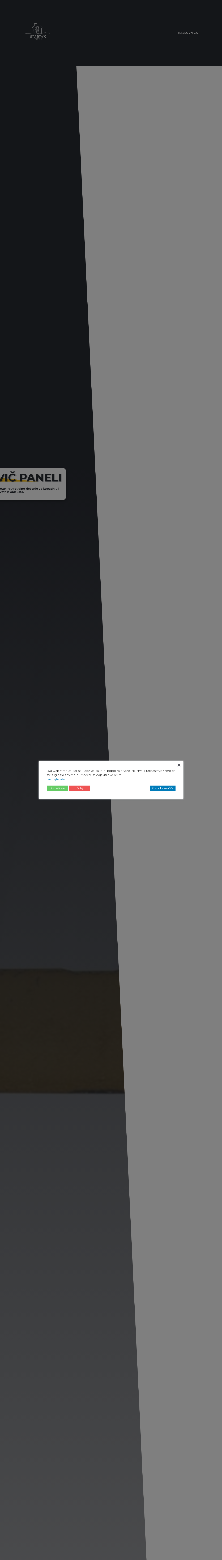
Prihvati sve (58, 788)
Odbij (80, 788)
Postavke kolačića (162, 788)
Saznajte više (55, 779)
